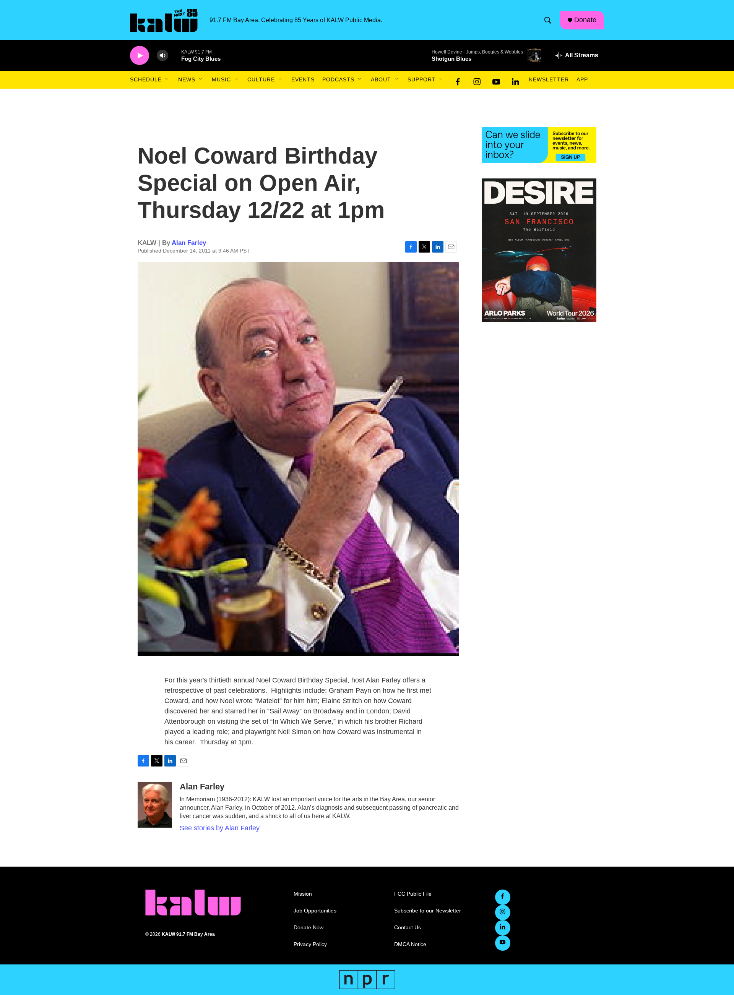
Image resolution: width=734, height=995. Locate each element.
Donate (585, 20)
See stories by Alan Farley (220, 828)
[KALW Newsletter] (539, 145)
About (381, 79)
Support (422, 79)
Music (221, 79)
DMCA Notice (410, 944)
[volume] (162, 55)
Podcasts (338, 79)
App (582, 79)
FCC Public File (413, 894)
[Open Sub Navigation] (167, 79)
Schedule (146, 79)
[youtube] (496, 80)
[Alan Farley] (155, 805)
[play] (139, 55)
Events (303, 79)
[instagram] (477, 80)
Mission (303, 894)
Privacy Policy (310, 944)
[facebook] (458, 80)
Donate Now (308, 927)
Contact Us (407, 927)
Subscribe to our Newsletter (427, 911)
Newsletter (549, 79)
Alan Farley (189, 242)
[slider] (175, 55)
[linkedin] (515, 80)
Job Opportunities (315, 911)
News (186, 79)
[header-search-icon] (548, 20)
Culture (261, 79)
